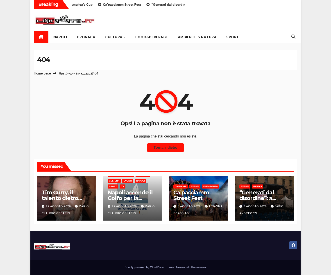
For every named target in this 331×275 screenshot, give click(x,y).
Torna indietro (165, 147)
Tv (122, 186)
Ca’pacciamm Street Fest (191, 195)
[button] (293, 37)
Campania (180, 186)
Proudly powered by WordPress (145, 267)
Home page (42, 73)
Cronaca (86, 37)
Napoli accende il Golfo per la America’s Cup (130, 198)
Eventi (128, 180)
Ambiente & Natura (197, 37)
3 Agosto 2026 (256, 206)
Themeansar (198, 267)
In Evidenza (210, 186)
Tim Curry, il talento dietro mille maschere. (63, 198)
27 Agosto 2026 (59, 206)
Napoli (60, 37)
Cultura (114, 37)
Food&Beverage (151, 37)
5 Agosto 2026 (190, 206)
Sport (232, 37)
